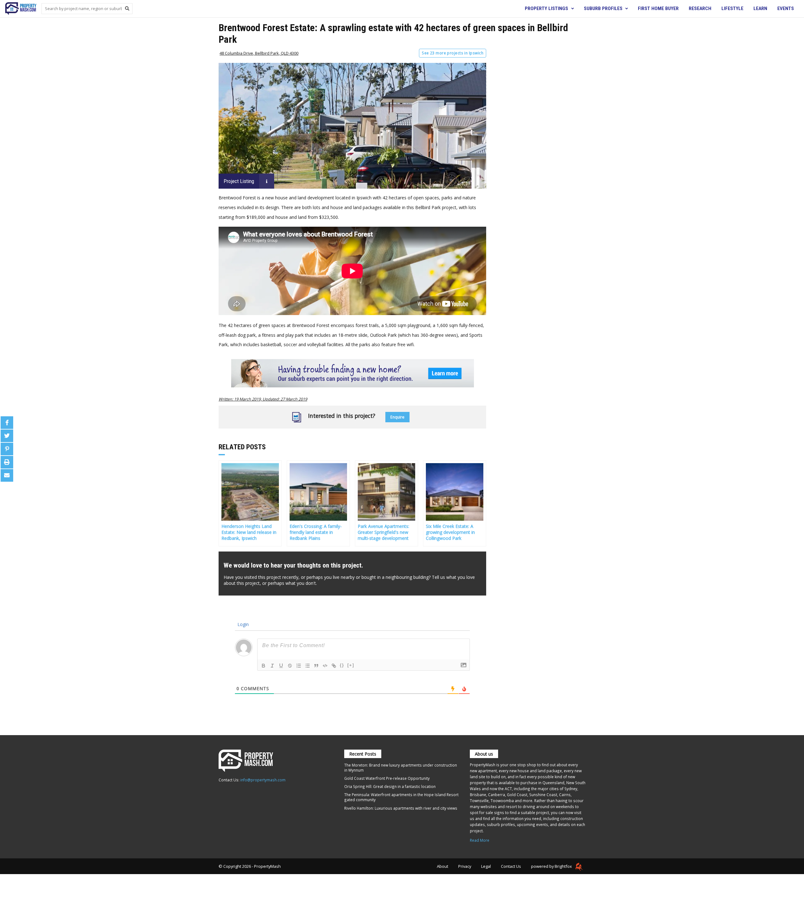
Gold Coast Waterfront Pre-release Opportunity (387, 778)
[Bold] (263, 665)
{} (342, 665)
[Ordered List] (298, 665)
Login (242, 624)
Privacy (464, 866)
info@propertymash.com (262, 779)
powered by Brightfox (552, 866)
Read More (479, 840)
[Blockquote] (316, 665)
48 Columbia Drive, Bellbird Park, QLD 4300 (259, 53)
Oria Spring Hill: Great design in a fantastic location (390, 786)
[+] (350, 665)
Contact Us (511, 866)
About (442, 866)
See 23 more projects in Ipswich (452, 53)
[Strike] (289, 665)
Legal (486, 866)
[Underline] (281, 665)
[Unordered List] (307, 665)
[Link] (333, 665)
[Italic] (272, 665)
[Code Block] (325, 665)
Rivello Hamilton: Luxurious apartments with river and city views (400, 808)
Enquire (397, 417)
